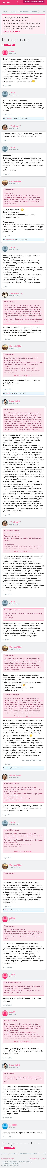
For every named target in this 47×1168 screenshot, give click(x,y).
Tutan (12, 93)
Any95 (12, 51)
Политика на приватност (11, 1163)
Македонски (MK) (7, 1159)
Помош (43, 1159)
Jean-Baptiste (16, 293)
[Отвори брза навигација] (44, 11)
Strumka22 (14, 401)
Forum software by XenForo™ (10, 1165)
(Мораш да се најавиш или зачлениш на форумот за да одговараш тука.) (22, 1144)
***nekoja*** (9, 118)
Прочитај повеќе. (11, 31)
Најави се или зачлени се (34, 1)
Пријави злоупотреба (10, 1162)
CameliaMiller (15, 181)
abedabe (13, 1125)
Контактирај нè (34, 1159)
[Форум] (8, 2)
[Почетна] (3, 2)
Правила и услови (25, 1162)
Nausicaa (8, 393)
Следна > (11, 45)
